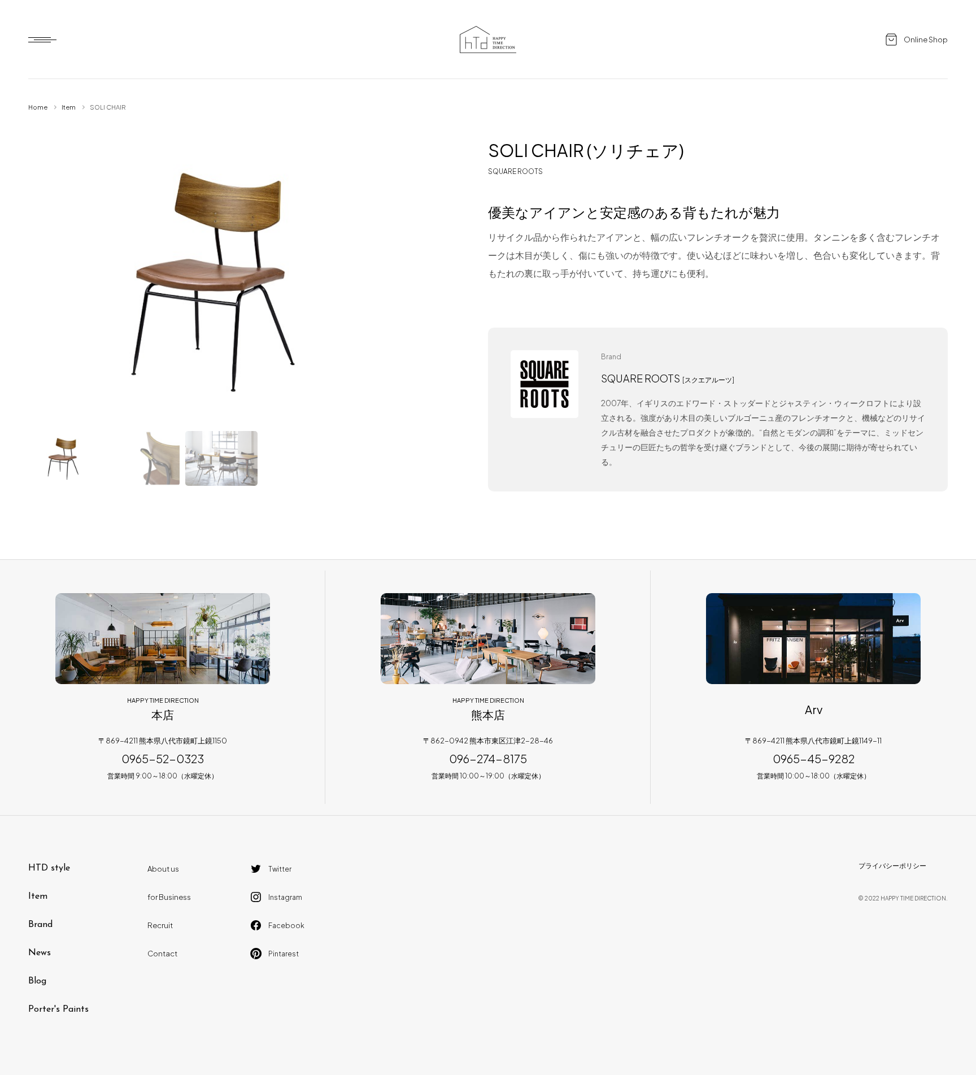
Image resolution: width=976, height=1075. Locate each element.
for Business (169, 897)
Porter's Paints (58, 1009)
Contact (162, 953)
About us (163, 868)
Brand (40, 924)
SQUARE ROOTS (515, 171)
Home (37, 107)
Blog (37, 981)
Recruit (160, 925)
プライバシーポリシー (892, 865)
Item (69, 107)
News (39, 953)
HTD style (49, 868)
